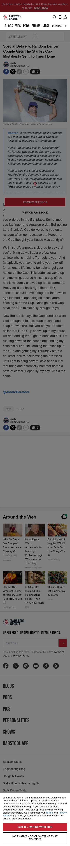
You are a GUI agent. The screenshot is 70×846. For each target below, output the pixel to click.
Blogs (9, 26)
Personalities (60, 26)
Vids (18, 26)
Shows (36, 26)
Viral (46, 26)
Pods (26, 26)
